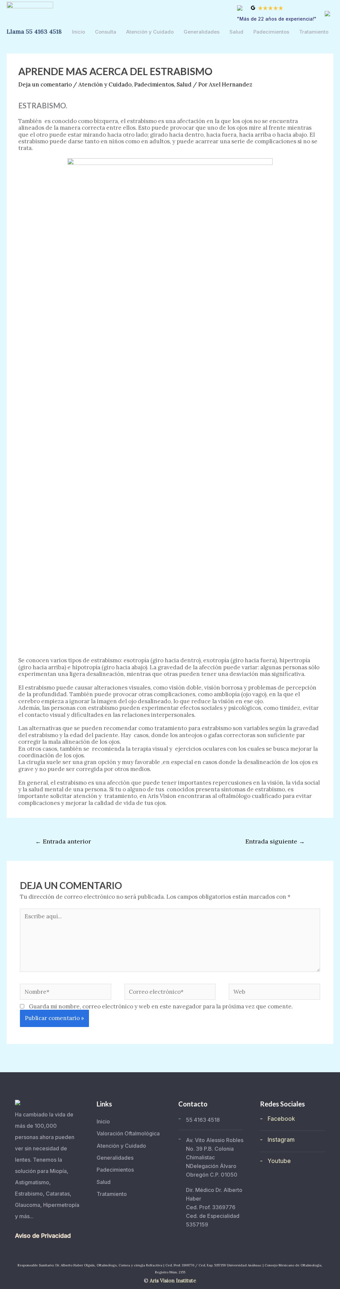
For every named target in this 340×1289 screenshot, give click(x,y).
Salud (236, 32)
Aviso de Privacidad (43, 1235)
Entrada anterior (63, 841)
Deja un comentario (45, 84)
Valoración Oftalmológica (128, 1133)
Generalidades (201, 32)
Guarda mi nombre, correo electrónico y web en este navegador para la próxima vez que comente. (161, 1006)
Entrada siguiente (275, 841)
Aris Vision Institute (173, 1280)
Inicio (78, 32)
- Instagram (277, 1139)
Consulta (105, 32)
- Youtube (275, 1161)
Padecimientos (271, 32)
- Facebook (277, 1118)
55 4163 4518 (203, 1119)
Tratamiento (313, 32)
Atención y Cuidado (150, 32)
